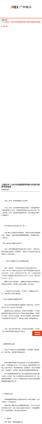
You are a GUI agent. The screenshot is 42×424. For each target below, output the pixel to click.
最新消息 (4, 20)
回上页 (5, 26)
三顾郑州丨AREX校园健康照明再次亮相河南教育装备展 (22, 22)
